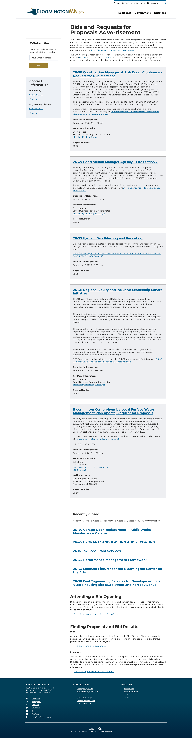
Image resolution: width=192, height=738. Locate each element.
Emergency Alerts (85, 689)
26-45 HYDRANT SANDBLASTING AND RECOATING (114, 542)
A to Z (117, 3)
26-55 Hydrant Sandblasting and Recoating (108, 238)
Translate (153, 3)
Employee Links (99, 728)
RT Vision (83, 57)
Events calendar (131, 691)
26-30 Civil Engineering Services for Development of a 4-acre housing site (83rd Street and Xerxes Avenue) (117, 583)
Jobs (126, 694)
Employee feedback (86, 701)
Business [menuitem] (160, 12)
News (142, 3)
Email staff (34, 99)
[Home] (55, 12)
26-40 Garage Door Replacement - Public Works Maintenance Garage (112, 531)
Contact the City (84, 698)
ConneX (109, 57)
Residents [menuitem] (124, 12)
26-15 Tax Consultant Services (97, 551)
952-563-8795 (36, 95)
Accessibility (129, 689)
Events (134, 3)
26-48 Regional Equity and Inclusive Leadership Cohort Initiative (117, 291)
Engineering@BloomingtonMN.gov (90, 467)
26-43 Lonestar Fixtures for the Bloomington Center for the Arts (117, 570)
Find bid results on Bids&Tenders (90, 646)
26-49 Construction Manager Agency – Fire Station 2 (115, 162)
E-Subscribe (82, 691)
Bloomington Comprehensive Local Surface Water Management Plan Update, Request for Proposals (113, 411)
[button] (163, 3)
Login (91, 729)
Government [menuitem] (143, 12)
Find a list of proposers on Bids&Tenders (94, 671)
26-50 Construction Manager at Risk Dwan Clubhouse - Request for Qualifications (117, 74)
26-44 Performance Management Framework (110, 560)
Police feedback (84, 703)
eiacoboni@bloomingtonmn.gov (89, 137)
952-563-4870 (80, 470)
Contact (125, 3)
